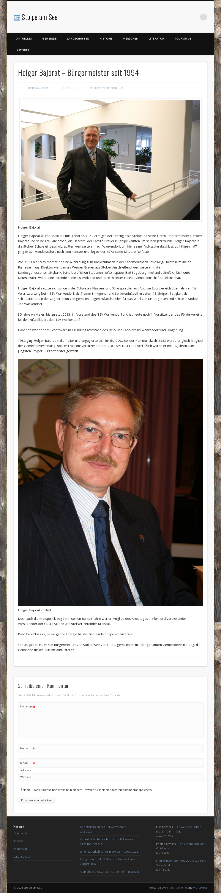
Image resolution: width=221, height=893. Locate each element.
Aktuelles (24, 38)
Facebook (194, 17)
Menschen (130, 38)
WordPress (200, 888)
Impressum (20, 849)
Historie (105, 38)
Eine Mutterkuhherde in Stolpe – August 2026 (109, 851)
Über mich (20, 833)
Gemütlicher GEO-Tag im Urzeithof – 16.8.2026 (109, 872)
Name (27, 748)
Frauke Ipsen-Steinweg (170, 861)
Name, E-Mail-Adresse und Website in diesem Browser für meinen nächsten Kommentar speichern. (87, 790)
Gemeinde (49, 38)
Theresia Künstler (38, 88)
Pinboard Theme (176, 888)
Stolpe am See (40, 17)
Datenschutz (21, 856)
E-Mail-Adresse (27, 766)
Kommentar (27, 707)
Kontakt (18, 841)
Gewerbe (22, 49)
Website (25, 777)
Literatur (156, 38)
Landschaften (78, 38)
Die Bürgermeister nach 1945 (106, 88)
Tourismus (182, 38)
